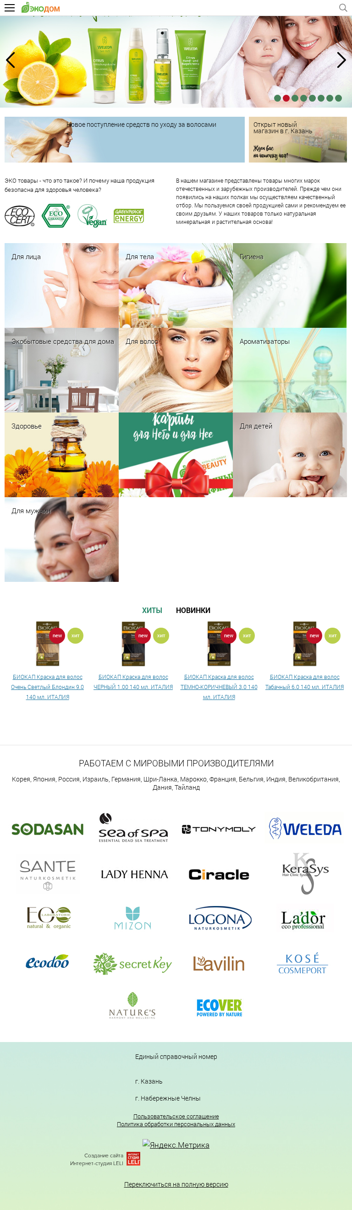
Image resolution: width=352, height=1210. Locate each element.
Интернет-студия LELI (96, 1163)
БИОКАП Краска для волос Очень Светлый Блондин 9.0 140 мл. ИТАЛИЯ (47, 686)
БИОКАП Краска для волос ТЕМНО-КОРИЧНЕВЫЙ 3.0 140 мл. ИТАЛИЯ (219, 686)
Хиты (152, 610)
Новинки (193, 610)
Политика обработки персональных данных (176, 1124)
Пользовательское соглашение (176, 1116)
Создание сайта (103, 1155)
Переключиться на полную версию (176, 1184)
